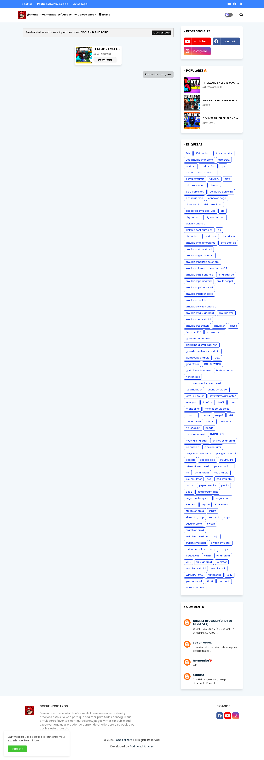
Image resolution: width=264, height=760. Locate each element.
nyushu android (195, 434)
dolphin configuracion (199, 230)
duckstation (229, 236)
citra (227, 179)
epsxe (233, 325)
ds (219, 230)
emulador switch (196, 300)
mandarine (192, 408)
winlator (222, 562)
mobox (206, 415)
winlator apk (218, 568)
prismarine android (197, 466)
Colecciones (85, 14)
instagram (200, 51)
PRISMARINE (226, 459)
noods (209, 428)
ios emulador (194, 389)
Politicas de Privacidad (53, 4)
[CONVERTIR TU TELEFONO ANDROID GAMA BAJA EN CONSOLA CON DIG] (192, 120)
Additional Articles (142, 746)
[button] (241, 15)
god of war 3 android (198, 370)
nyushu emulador (196, 440)
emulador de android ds (200, 242)
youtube (200, 41)
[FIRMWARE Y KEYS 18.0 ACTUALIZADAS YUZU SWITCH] (192, 85)
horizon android (225, 370)
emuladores (226, 313)
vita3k (207, 555)
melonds (191, 415)
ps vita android (223, 466)
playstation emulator (198, 453)
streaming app (195, 517)
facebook (228, 41)
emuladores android (198, 319)
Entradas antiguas (158, 74)
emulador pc (226, 274)
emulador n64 (218, 268)
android (191, 166)
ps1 (188, 472)
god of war (192, 364)
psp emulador (207, 485)
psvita (225, 485)
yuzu (229, 574)
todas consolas (195, 549)
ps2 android (221, 472)
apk (223, 166)
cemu (189, 172)
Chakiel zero (124, 740)
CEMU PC (214, 179)
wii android (223, 555)
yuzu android (194, 581)
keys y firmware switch (223, 396)
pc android (192, 447)
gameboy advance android (203, 351)
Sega (189, 491)
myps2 (219, 415)
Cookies (27, 4)
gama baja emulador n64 (201, 345)
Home (34, 14)
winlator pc (214, 574)
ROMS (106, 14)
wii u (188, 562)
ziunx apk (224, 581)
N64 (231, 415)
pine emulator (212, 447)
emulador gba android (200, 255)
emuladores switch (197, 325)
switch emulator (220, 542)
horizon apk (193, 376)
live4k (221, 402)
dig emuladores (215, 217)
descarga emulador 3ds (200, 210)
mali (232, 402)
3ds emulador (223, 153)
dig (223, 210)
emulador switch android (201, 306)
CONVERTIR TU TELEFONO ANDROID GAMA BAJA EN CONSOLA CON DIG (221, 118)
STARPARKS (221, 504)
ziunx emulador (195, 587)
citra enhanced (195, 185)
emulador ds (228, 242)
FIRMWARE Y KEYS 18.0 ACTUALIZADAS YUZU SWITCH (221, 83)
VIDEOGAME (192, 555)
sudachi (214, 517)
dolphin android (195, 223)
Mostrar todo (161, 32)
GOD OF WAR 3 (212, 364)
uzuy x (224, 549)
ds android (192, 236)
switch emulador (196, 542)
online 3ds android (223, 440)
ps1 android (202, 472)
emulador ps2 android (199, 287)
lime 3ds (208, 402)
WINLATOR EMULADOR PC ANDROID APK (221, 100)
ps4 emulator (224, 479)
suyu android (194, 523)
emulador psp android (199, 293)
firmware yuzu (215, 332)
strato (212, 511)
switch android (195, 530)
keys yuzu (191, 402)
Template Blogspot (164, 753)
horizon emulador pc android (203, 383)
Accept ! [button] (17, 749)
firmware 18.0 (193, 332)
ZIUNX (210, 581)
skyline (205, 504)
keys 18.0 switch (195, 396)
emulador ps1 (225, 281)
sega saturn (223, 498)
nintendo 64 (193, 428)
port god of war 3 (226, 453)
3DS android (203, 153)
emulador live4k (195, 268)
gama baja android (198, 338)
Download (105, 60)
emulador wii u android (200, 313)
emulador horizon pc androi (202, 262)
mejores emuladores (217, 408)
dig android (193, 217)
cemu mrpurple (195, 179)
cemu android (206, 172)
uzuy (213, 549)
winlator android (196, 568)
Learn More (31, 740)
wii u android (204, 562)
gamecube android (197, 357)
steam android (195, 511)
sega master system (198, 498)
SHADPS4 (191, 504)
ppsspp (190, 459)
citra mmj (215, 185)
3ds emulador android (199, 159)
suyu (227, 517)
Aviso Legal (80, 4)
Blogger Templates (116, 753)
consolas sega (217, 198)
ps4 (209, 479)
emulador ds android (199, 249)
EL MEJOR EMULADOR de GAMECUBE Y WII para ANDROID (108, 49)
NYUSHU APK (217, 434)
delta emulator (213, 204)
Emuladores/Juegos (58, 14)
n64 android (193, 421)
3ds (188, 153)
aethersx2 (224, 159)
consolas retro (194, 198)
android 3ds (208, 166)
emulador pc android (199, 281)
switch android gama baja (202, 536)
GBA (217, 357)
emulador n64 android (199, 274)
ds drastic (210, 236)
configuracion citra (221, 191)
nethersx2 (225, 421)
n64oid (210, 421)
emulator (219, 325)
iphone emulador (217, 389)
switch (211, 523)
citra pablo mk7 (195, 191)
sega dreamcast (208, 491)
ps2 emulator (194, 479)
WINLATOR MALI (194, 574)
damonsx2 (192, 204)
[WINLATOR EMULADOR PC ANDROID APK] (192, 103)
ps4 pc (190, 485)
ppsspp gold (207, 459)
